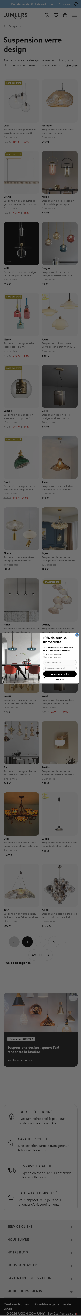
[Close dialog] (76, 634)
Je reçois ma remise (60, 674)
